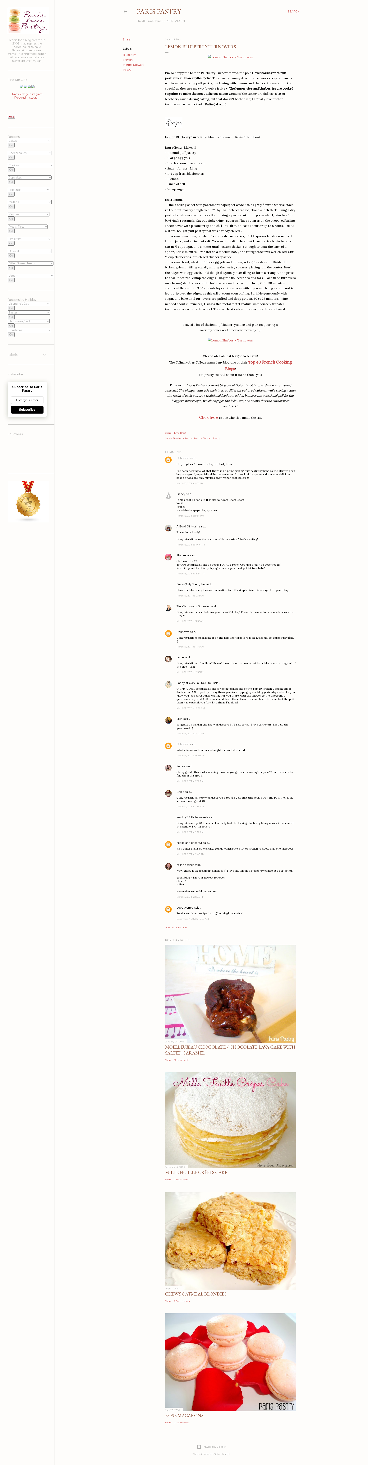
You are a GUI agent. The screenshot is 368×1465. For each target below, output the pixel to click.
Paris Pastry (159, 11)
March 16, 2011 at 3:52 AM (190, 621)
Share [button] (127, 39)
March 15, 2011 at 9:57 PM (190, 515)
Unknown (183, 458)
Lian (179, 719)
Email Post (180, 432)
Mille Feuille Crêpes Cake (196, 1172)
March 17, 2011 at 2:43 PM (190, 854)
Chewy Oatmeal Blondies (196, 1294)
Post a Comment (176, 927)
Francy (181, 494)
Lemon (128, 60)
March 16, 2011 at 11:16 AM (190, 646)
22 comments (182, 1301)
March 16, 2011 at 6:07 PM (191, 708)
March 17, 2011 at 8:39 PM (190, 896)
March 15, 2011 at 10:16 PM (191, 544)
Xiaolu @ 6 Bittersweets (192, 817)
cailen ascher (185, 865)
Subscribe (27, 409)
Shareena (183, 555)
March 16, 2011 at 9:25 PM (190, 755)
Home (141, 21)
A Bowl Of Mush (187, 526)
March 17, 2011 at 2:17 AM (190, 781)
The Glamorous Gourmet (193, 606)
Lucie (180, 657)
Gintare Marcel (221, 1454)
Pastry (127, 70)
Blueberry (129, 55)
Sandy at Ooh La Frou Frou (195, 683)
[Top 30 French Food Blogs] (28, 521)
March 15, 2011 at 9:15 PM (190, 483)
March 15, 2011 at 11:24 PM (191, 573)
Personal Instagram (27, 97)
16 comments (181, 1060)
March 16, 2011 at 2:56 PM (190, 672)
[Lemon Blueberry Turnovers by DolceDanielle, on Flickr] (230, 57)
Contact (154, 21)
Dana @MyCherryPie (191, 584)
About (180, 21)
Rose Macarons (184, 1415)
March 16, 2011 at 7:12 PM (190, 733)
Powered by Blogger (214, 1446)
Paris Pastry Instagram (27, 94)
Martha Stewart (133, 65)
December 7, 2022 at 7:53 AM (193, 918)
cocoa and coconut (190, 843)
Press (168, 21)
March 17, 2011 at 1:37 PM (190, 832)
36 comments (182, 1179)
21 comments (181, 1422)
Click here (208, 417)
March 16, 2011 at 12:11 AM (190, 595)
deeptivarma (185, 907)
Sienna (181, 766)
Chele (180, 792)
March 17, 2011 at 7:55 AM (190, 806)
